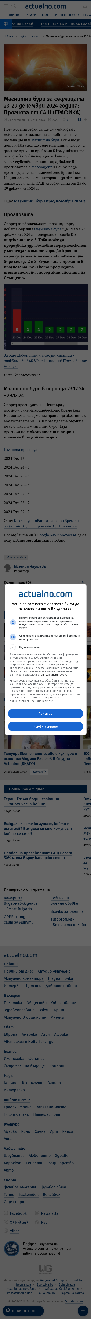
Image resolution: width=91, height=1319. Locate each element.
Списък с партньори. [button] (54, 674)
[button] (45, 647)
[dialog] (46, 659)
